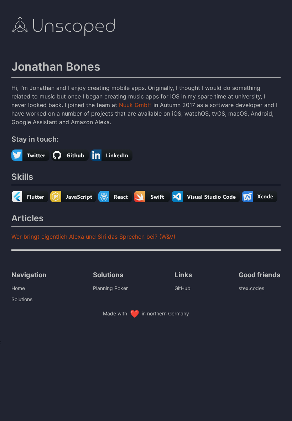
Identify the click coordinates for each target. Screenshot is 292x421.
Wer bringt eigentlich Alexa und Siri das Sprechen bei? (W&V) (93, 236)
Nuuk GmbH (135, 104)
